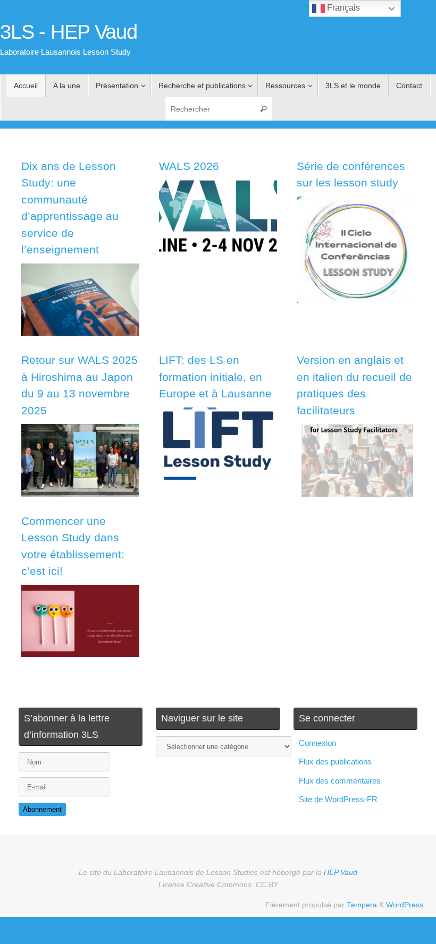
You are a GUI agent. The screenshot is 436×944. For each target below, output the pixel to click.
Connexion (317, 742)
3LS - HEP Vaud (68, 32)
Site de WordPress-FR (338, 799)
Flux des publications (335, 761)
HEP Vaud (340, 873)
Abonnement (42, 809)
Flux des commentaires (340, 780)
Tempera (362, 905)
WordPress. (405, 905)
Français (342, 7)
